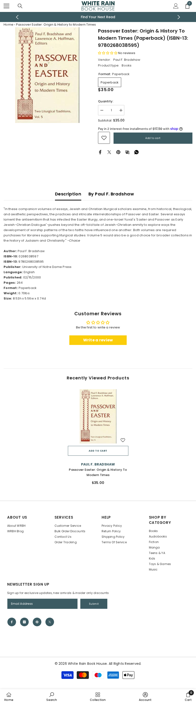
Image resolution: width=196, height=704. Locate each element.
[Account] (176, 6)
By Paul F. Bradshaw (111, 194)
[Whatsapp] (136, 152)
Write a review (98, 340)
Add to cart (153, 138)
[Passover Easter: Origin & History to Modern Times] (98, 416)
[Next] (179, 17)
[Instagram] (24, 621)
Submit (94, 604)
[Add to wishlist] (123, 440)
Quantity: (105, 101)
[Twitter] (109, 152)
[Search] (20, 6)
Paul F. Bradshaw (126, 59)
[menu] (6, 6)
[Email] (127, 152)
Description (68, 194)
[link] (104, 138)
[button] (107, 53)
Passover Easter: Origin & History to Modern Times (98, 472)
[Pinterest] (118, 152)
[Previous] (17, 17)
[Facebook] (100, 152)
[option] (98, 17)
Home (8, 24)
